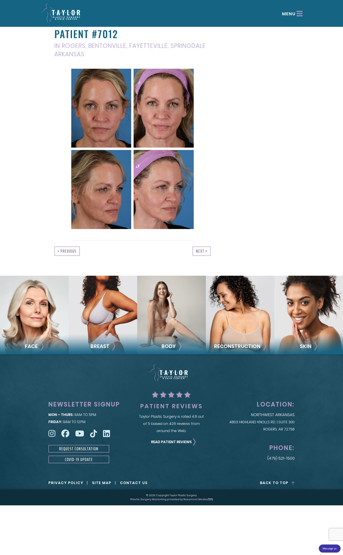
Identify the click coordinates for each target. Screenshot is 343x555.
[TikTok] (93, 433)
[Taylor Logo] (60, 13)
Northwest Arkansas (273, 415)
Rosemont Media (195, 499)
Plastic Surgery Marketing (148, 499)
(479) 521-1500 (281, 458)
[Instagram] (51, 433)
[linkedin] (106, 433)
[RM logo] (210, 499)
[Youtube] (79, 433)
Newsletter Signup (84, 404)
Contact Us (134, 482)
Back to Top (274, 482)
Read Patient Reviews (171, 441)
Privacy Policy (65, 482)
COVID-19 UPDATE (79, 459)
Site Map (101, 482)
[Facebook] (65, 433)
